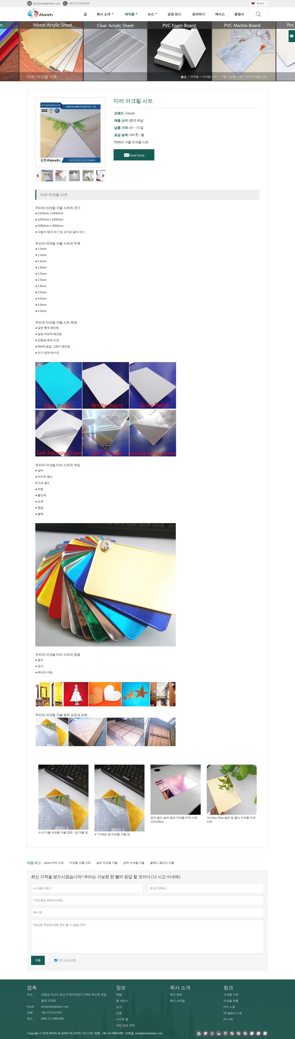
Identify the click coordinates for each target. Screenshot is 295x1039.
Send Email (134, 154)
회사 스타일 (177, 1000)
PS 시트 (228, 1019)
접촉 (32, 987)
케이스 (220, 14)
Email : (31, 1006)
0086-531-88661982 (52, 1018)
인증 (119, 1013)
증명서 (239, 14)
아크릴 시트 (209, 76)
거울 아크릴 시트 (231, 76)
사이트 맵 (122, 1019)
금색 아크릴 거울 (133, 862)
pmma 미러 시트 (54, 862)
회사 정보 (176, 994)
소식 (119, 1007)
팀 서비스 (122, 1000)
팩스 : (30, 1018)
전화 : (30, 1012)
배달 (119, 994)
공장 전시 (174, 14)
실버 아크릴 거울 (107, 862)
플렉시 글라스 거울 (162, 862)
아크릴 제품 (231, 1000)
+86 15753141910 (79, 3)
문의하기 (198, 14)
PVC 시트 (229, 1007)
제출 (38, 960)
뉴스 (151, 14)
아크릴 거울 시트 (80, 862)
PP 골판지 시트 (233, 1013)
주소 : (30, 994)
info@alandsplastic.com (46, 3)
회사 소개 (103, 14)
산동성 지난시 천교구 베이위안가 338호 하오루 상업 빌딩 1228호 (73, 997)
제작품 (129, 14)
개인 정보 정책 (125, 1025)
